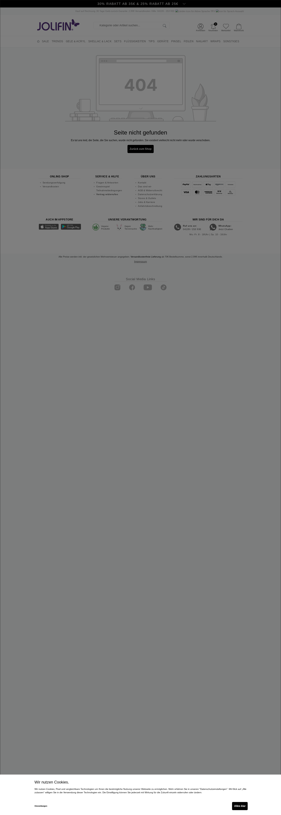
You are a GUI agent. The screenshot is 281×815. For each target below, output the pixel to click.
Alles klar (240, 806)
